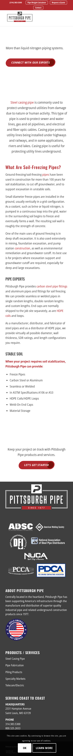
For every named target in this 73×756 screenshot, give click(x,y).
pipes (45, 174)
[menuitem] (16, 2)
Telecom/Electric (14, 685)
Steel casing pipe (22, 102)
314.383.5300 (12, 724)
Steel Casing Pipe (15, 659)
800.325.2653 (12, 728)
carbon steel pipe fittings (51, 286)
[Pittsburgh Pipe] (30, 17)
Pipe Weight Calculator (37, 2)
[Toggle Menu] (63, 17)
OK (25, 748)
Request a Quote (58, 2)
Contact (38, 7)
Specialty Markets (15, 679)
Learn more (44, 748)
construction (22, 248)
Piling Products (13, 672)
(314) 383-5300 (16, 2)
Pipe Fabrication (14, 665)
